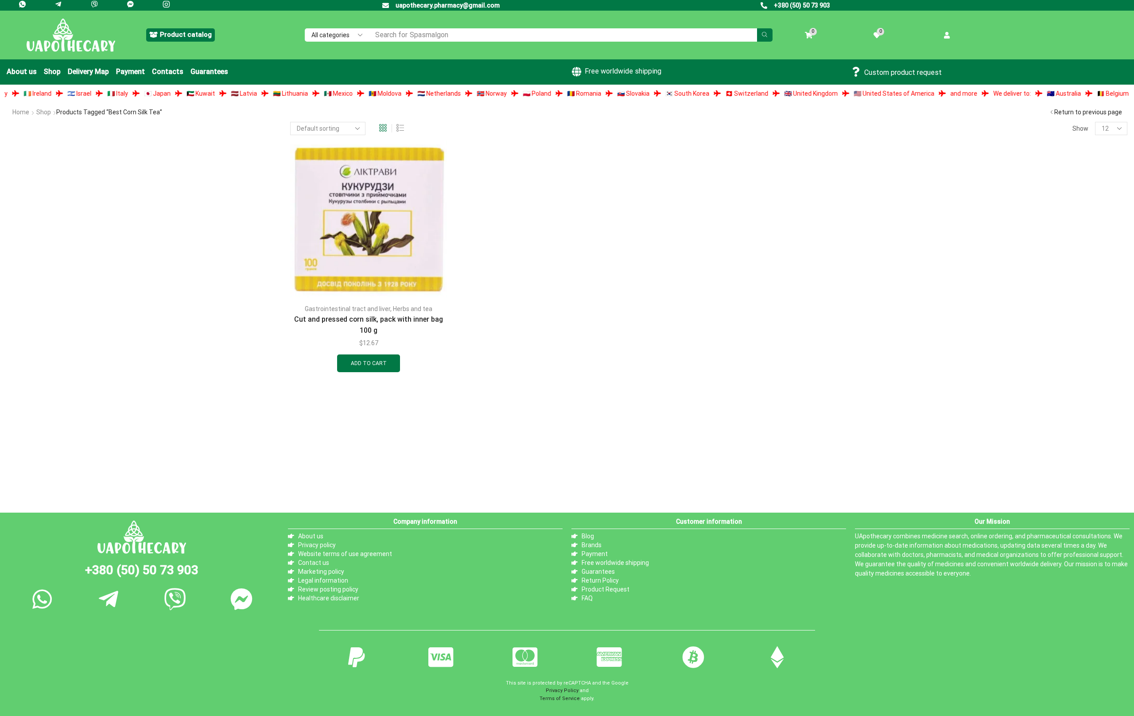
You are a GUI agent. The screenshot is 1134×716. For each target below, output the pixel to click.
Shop (43, 112)
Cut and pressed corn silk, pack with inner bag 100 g (368, 325)
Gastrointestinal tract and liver (347, 308)
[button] (180, 35)
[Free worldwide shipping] (576, 72)
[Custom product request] (856, 72)
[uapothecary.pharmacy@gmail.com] (385, 5)
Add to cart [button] (369, 363)
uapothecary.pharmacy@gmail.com (448, 5)
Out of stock (38, 460)
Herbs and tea (412, 308)
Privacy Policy (562, 694)
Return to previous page (1088, 112)
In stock (30, 445)
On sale (29, 475)
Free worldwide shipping (623, 71)
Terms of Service (560, 702)
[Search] (765, 35)
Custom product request (903, 72)
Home (20, 112)
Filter (267, 389)
